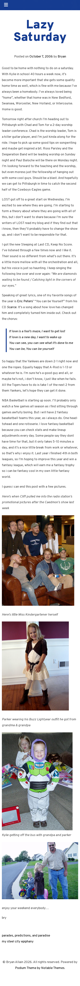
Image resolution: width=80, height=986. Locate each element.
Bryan (62, 57)
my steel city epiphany (17, 941)
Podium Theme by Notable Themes (39, 968)
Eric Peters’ (25, 301)
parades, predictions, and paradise (26, 936)
